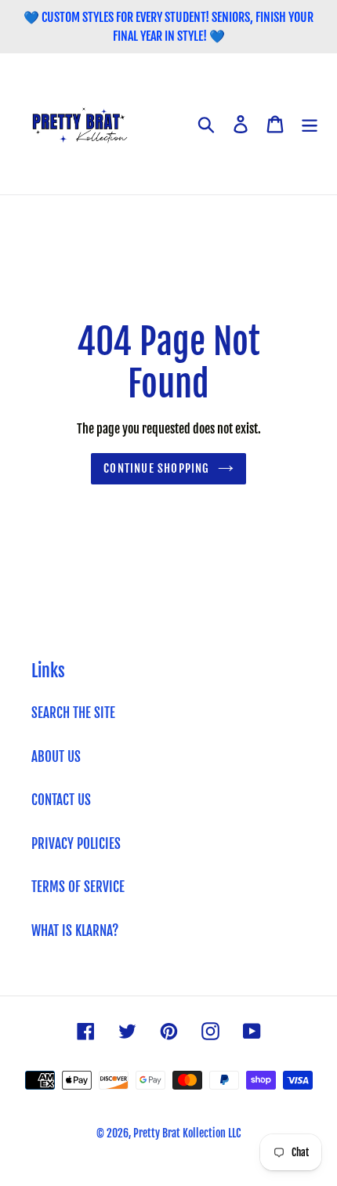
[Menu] (309, 124)
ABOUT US (56, 757)
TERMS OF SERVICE (78, 887)
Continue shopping (156, 468)
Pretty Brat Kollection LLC (187, 1133)
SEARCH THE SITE (73, 713)
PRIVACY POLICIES (76, 844)
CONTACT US (61, 800)
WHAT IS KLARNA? (74, 931)
